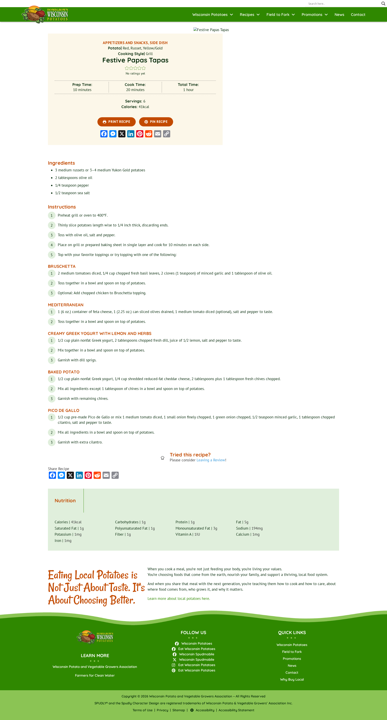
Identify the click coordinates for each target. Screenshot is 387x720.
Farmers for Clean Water (95, 675)
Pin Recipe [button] (158, 121)
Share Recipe (58, 468)
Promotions (312, 14)
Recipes (247, 14)
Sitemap (178, 710)
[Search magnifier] (383, 3)
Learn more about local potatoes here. (179, 598)
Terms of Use (143, 710)
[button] (127, 68)
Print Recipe (119, 121)
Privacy (162, 710)
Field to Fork (278, 14)
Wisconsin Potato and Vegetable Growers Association (95, 667)
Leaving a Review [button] (211, 460)
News (339, 14)
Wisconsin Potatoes (210, 14)
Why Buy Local (292, 679)
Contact (358, 14)
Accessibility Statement (236, 710)
